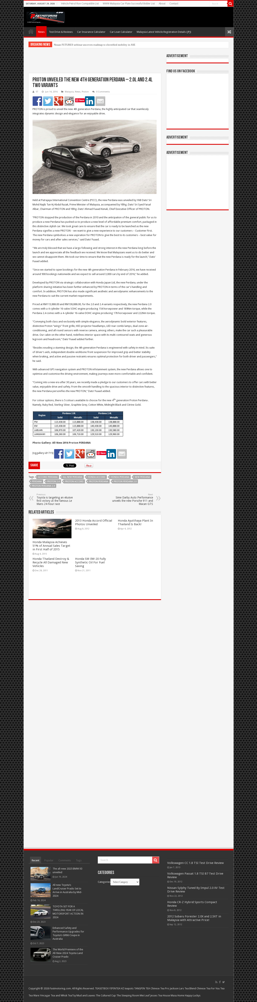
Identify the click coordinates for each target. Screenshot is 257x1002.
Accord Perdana (48, 477)
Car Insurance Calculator (91, 31)
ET (37, 91)
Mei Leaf (145, 995)
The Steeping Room (127, 995)
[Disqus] (95, 661)
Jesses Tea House (160, 995)
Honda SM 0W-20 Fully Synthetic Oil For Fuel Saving (90, 562)
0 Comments (103, 91)
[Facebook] (220, 982)
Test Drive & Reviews (61, 31)
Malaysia (69, 91)
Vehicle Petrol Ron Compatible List (80, 3)
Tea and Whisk (59, 995)
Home (31, 31)
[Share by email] (100, 101)
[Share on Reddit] (69, 101)
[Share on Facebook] (37, 101)
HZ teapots (127, 988)
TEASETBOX (102, 988)
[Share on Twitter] (48, 101)
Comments (64, 860)
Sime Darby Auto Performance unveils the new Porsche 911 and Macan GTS (132, 499)
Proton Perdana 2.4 (43, 486)
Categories (104, 881)
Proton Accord (74, 481)
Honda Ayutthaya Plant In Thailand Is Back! (135, 522)
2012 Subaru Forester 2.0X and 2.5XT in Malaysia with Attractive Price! (194, 918)
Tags (79, 860)
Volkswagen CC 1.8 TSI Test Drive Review (195, 863)
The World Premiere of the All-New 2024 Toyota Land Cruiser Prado (68, 953)
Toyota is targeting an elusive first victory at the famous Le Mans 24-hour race (55, 499)
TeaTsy (72, 995)
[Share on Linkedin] (90, 101)
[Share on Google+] (58, 101)
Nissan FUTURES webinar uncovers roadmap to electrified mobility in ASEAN (96, 44)
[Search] (230, 4)
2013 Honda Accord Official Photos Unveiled (93, 522)
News (41, 31)
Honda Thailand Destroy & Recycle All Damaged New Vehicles (51, 562)
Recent (35, 860)
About (162, 3)
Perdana (37, 481)
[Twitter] (223, 982)
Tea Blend (190, 988)
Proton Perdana (98, 481)
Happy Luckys (192, 995)
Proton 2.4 (53, 481)
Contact (173, 3)
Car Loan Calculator (121, 31)
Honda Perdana (120, 477)
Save (81, 100)
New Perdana (142, 477)
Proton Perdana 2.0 (125, 481)
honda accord (96, 477)
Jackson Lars (177, 988)
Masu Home (177, 995)
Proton (85, 91)
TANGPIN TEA (142, 988)
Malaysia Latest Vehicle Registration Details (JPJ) (164, 31)
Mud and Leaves (85, 995)
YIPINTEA (114, 988)
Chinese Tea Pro (160, 988)
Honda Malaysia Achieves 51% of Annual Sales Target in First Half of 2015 (51, 545)
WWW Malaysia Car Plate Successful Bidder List (129, 3)
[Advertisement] (95, 63)
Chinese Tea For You (208, 988)
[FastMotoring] (46, 17)
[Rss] (216, 982)
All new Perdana (72, 477)
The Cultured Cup (106, 995)
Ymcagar (45, 995)
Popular (48, 860)
